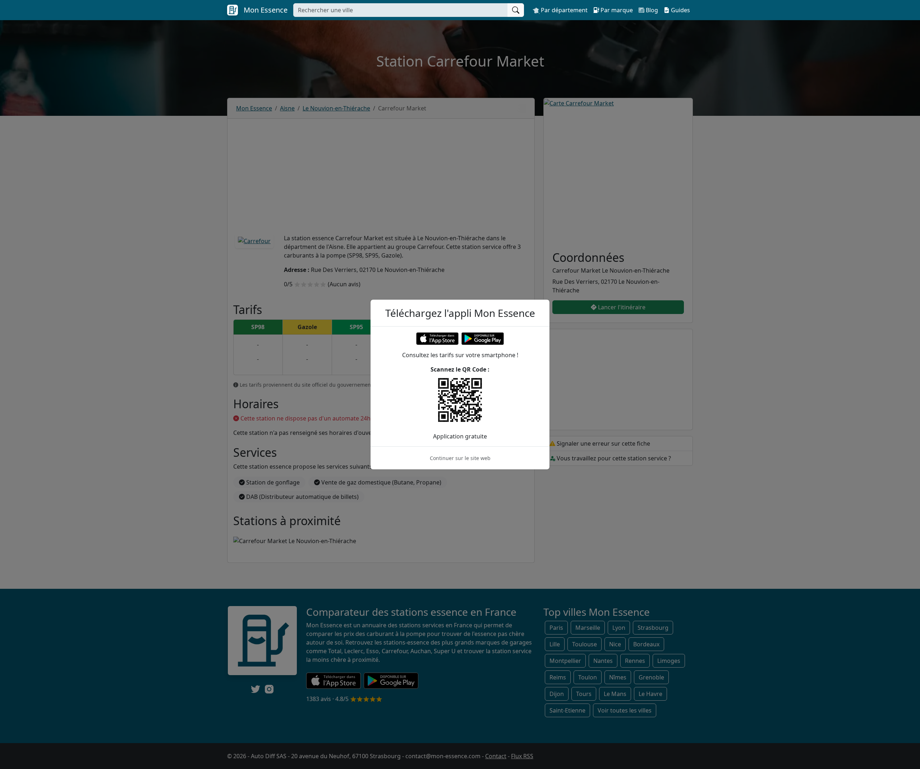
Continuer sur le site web (460, 458)
